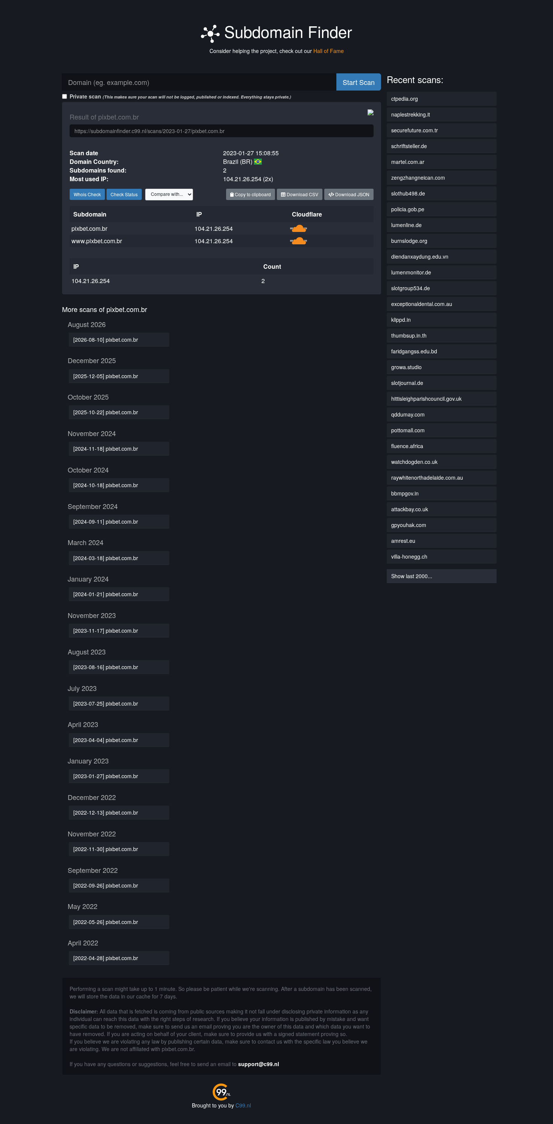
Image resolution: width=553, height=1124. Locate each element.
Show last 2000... (411, 576)
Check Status (124, 194)
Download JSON (351, 194)
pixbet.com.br (89, 228)
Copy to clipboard (252, 194)
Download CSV (302, 194)
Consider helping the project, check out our (277, 51)
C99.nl (243, 1105)
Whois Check (87, 194)
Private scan (180, 96)
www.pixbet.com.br (96, 240)
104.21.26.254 (213, 228)
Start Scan (359, 82)
